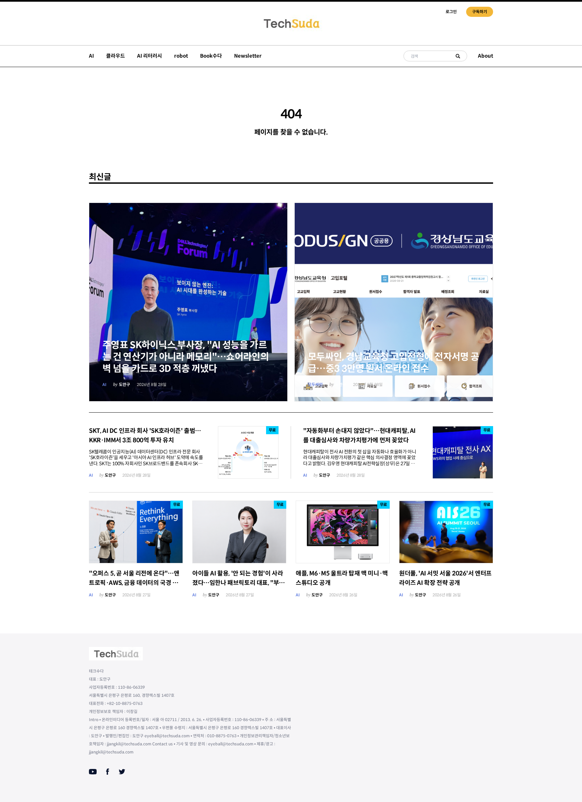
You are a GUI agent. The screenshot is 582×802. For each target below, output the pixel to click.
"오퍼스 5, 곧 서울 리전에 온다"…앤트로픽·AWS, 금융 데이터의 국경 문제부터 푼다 (134, 583)
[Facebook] (107, 771)
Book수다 (211, 56)
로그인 (451, 11)
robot (181, 56)
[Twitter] (122, 771)
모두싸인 (315, 384)
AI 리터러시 (149, 56)
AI (91, 56)
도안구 (124, 384)
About (485, 56)
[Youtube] (93, 771)
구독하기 (479, 11)
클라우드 (115, 56)
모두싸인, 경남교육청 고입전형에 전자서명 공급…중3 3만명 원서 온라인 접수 (393, 363)
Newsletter (248, 56)
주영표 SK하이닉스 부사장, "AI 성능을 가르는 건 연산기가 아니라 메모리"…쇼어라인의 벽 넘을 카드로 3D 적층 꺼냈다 (185, 357)
